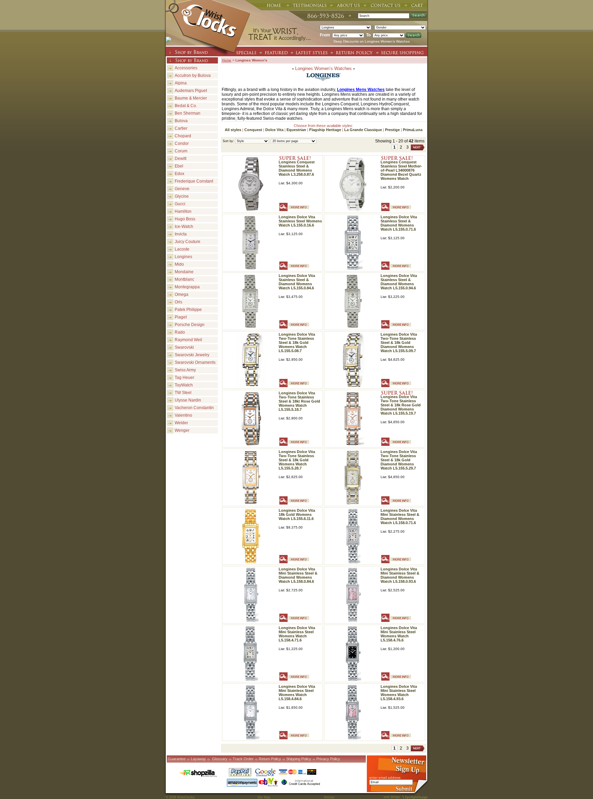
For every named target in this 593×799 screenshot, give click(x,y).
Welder (181, 422)
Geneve (182, 188)
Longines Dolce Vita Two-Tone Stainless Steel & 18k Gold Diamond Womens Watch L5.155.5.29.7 (399, 460)
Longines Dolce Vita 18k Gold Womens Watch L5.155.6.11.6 (297, 514)
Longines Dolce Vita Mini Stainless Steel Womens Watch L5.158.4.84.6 (297, 692)
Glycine (182, 196)
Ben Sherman (187, 113)
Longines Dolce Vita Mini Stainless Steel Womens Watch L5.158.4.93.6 (399, 692)
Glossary (220, 759)
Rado (180, 332)
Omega (181, 294)
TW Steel (183, 392)
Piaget (181, 317)
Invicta (181, 234)
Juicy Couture (187, 241)
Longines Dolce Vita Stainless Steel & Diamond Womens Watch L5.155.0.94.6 (399, 282)
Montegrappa (187, 287)
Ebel (179, 166)
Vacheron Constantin (194, 407)
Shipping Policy (298, 759)
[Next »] (418, 147)
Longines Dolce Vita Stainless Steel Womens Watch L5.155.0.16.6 (300, 221)
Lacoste (182, 249)
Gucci (180, 203)
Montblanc (184, 279)
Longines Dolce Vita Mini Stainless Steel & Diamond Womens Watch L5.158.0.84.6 (298, 575)
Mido (179, 264)
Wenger (182, 430)
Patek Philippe (188, 309)
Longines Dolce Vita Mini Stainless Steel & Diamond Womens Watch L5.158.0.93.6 (400, 575)
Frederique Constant (194, 181)
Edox (179, 173)
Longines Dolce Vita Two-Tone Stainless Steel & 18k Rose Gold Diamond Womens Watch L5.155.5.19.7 (401, 405)
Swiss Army (185, 370)
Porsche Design (190, 324)
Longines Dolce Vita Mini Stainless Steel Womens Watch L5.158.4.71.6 (297, 634)
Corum (181, 151)
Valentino (183, 415)
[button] (592, 798)
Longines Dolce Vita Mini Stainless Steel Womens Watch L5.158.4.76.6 (399, 634)
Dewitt (180, 158)
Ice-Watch (184, 226)
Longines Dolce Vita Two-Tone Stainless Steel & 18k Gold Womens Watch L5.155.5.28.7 (297, 460)
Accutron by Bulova (193, 75)
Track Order (243, 759)
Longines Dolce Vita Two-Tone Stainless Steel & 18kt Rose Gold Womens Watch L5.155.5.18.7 (299, 401)
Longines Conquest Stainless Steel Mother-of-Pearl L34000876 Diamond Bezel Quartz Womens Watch (401, 170)
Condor (182, 143)
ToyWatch (184, 385)
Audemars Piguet (191, 90)
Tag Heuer (184, 377)
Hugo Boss (185, 219)
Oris (178, 302)
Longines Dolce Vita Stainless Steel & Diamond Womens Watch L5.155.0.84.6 (297, 282)
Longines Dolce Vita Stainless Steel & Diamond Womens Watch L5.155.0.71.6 (399, 223)
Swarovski (184, 347)
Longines (183, 256)
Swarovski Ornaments (195, 362)
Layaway (198, 759)
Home (226, 60)
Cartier (181, 128)
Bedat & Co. (186, 105)
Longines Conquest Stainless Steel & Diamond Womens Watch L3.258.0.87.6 (297, 168)
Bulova (181, 120)
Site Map (263, 797)
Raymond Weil (188, 339)
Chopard (183, 136)
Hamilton (183, 211)
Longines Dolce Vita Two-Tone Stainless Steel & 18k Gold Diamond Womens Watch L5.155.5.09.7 (399, 342)
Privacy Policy (328, 759)
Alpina (181, 83)
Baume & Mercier (191, 98)
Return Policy (270, 759)
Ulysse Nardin (188, 400)
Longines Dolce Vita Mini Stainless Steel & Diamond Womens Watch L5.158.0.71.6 (400, 516)
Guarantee (177, 759)
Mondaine (184, 271)
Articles (329, 797)
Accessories (186, 68)
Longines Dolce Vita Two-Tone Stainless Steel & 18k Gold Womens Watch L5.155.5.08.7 (297, 342)
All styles (233, 130)
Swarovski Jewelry (192, 354)
